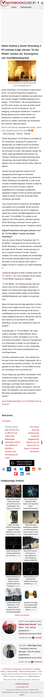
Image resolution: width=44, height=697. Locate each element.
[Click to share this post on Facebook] (9, 469)
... (41, 7)
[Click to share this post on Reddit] (33, 469)
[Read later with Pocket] (40, 469)
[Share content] (3, 469)
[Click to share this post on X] (27, 469)
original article (35, 621)
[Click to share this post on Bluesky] (21, 469)
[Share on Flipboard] (16, 473)
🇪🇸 (32, 130)
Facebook (37, 661)
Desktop (27, 133)
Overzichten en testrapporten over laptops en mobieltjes (21, 669)
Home (13, 7)
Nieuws (3, 671)
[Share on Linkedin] (22, 473)
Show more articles (22, 615)
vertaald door (24, 127)
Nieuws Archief (12, 671)
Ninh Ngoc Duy (34, 645)
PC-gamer (6, 421)
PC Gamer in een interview (13, 275)
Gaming (20, 133)
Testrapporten (26, 7)
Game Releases (9, 133)
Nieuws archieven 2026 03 (27, 671)
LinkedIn (38, 637)
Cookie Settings (22, 683)
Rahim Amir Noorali (27, 624)
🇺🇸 (29, 130)
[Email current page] (28, 474)
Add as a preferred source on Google (24, 462)
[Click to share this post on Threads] (15, 469)
